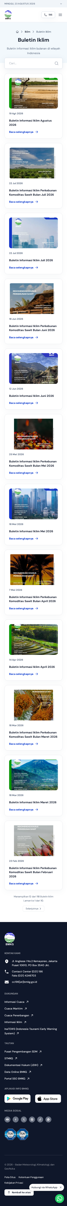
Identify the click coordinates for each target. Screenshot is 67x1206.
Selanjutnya (32, 908)
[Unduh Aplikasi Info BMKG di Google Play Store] (18, 1098)
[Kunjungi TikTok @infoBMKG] (40, 1119)
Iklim (27, 31)
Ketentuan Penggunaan (31, 1177)
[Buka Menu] (60, 15)
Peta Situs (10, 1177)
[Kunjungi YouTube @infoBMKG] (7, 1119)
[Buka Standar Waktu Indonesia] (61, 3)
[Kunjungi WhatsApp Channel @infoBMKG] (48, 1119)
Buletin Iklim (43, 31)
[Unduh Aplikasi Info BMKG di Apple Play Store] (49, 1098)
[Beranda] (8, 14)
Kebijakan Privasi (13, 1182)
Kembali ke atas (21, 1192)
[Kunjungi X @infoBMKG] (24, 1119)
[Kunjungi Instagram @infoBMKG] (32, 1119)
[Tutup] (61, 1188)
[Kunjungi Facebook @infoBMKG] (16, 1119)
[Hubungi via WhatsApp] (59, 1198)
